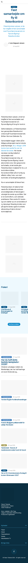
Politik (4, 445)
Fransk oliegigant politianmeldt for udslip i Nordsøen (12, 424)
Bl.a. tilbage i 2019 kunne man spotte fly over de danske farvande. (13, 148)
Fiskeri (14, 7)
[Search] (1, 1)
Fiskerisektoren (6, 357)
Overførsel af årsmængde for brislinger (6, 311)
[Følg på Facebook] (14, 551)
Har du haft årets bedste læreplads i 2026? (10, 362)
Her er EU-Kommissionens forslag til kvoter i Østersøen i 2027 (13, 474)
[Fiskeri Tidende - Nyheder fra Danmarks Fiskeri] (14, 2)
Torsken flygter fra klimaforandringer (14, 400)
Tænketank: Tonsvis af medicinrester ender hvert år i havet (13, 449)
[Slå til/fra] (26, 525)
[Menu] (26, 2)
